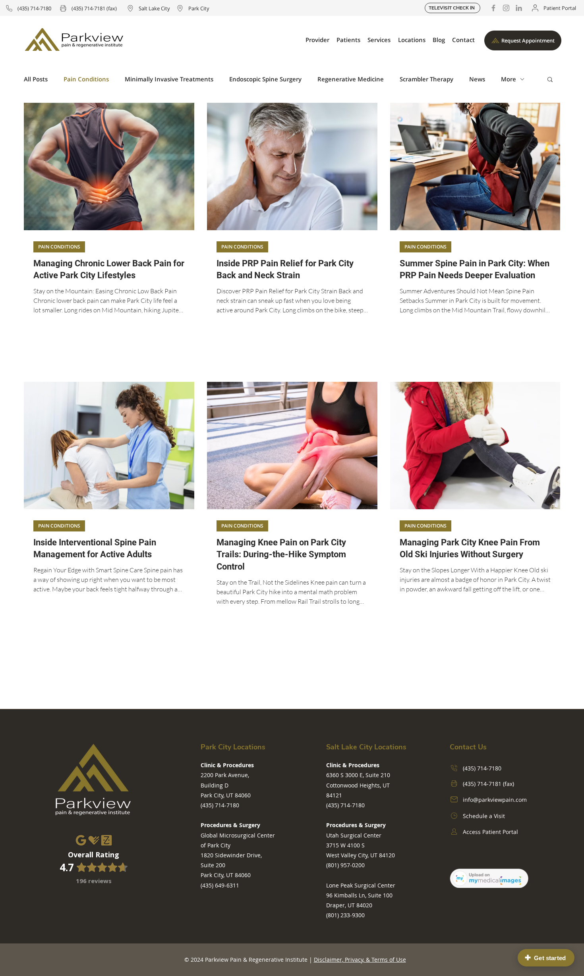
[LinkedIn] (518, 8)
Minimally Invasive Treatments (169, 79)
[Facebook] (493, 8)
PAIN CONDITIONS (59, 246)
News (477, 79)
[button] (317, 40)
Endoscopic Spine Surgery (265, 79)
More (508, 79)
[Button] (93, 862)
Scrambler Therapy (426, 79)
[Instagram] (506, 8)
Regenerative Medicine (350, 79)
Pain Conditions (86, 79)
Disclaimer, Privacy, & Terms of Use (360, 959)
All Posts (36, 79)
